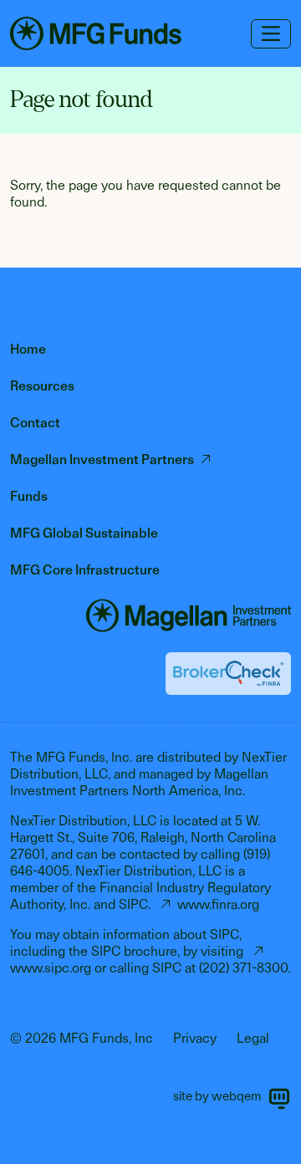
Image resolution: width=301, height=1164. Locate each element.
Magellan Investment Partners (102, 459)
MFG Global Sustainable (84, 533)
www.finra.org (218, 904)
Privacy (195, 1038)
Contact (35, 423)
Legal (253, 1038)
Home (28, 349)
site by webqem (217, 1096)
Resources (42, 386)
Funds (29, 496)
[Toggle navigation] (271, 33)
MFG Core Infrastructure (85, 570)
